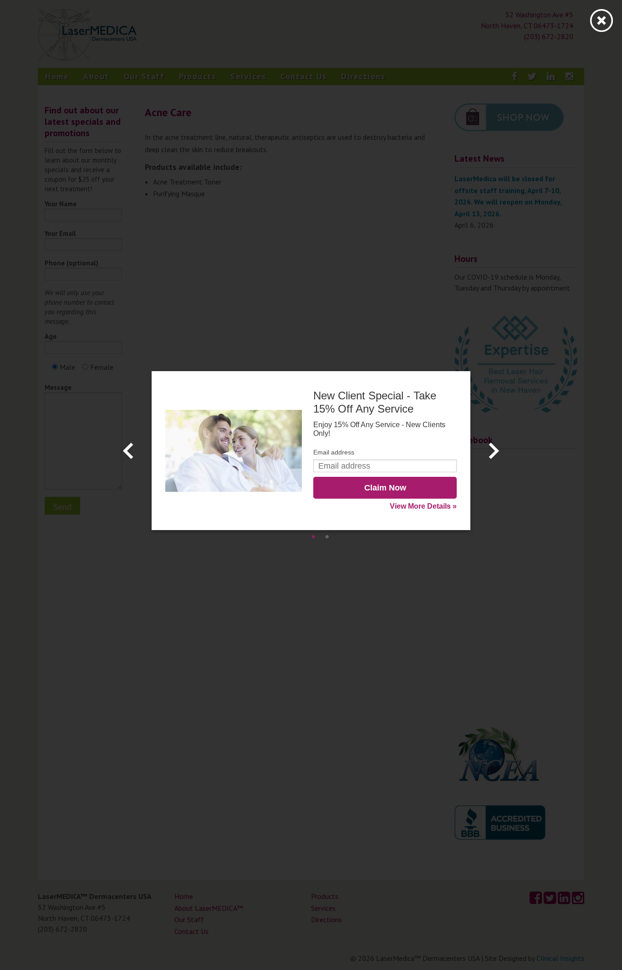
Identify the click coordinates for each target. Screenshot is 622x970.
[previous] (128, 451)
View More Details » (423, 506)
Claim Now (385, 487)
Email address (333, 452)
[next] (494, 451)
